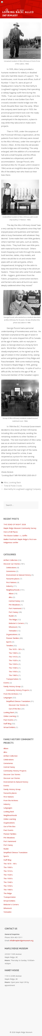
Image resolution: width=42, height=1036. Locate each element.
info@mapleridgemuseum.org (21, 940)
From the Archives (11, 694)
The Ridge (13, 619)
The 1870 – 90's (15, 649)
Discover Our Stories (17, 705)
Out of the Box (15, 709)
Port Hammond (15, 608)
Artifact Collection (11, 560)
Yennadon (13, 630)
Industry (9, 586)
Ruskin (11, 616)
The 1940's (13, 668)
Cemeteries (11, 571)
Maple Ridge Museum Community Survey (20, 528)
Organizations (11, 634)
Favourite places (12, 578)
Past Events (8, 720)
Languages (8, 697)
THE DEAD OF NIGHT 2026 (15, 524)
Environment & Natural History (18, 575)
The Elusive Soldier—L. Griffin (15, 535)
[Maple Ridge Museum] (17, 3)
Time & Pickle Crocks (13, 485)
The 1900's (13, 653)
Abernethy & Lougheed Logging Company (22, 489)
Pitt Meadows (14, 604)
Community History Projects (17, 690)
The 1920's (13, 660)
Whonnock (13, 627)
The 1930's (13, 664)
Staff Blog (7, 723)
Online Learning (10, 716)
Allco (6, 482)
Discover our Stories (12, 564)
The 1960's (13, 675)
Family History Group (12, 686)
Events (6, 682)
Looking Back (15, 482)
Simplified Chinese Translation (18, 701)
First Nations (11, 582)
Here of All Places (11, 532)
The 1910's (13, 656)
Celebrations (11, 567)
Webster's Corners (16, 623)
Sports (9, 642)
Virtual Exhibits (9, 727)
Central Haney (14, 601)
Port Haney (13, 612)
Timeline (9, 645)
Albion (11, 593)
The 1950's (13, 671)
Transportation (12, 679)
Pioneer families (12, 638)
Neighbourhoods (13, 590)
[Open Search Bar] (7, 10)
